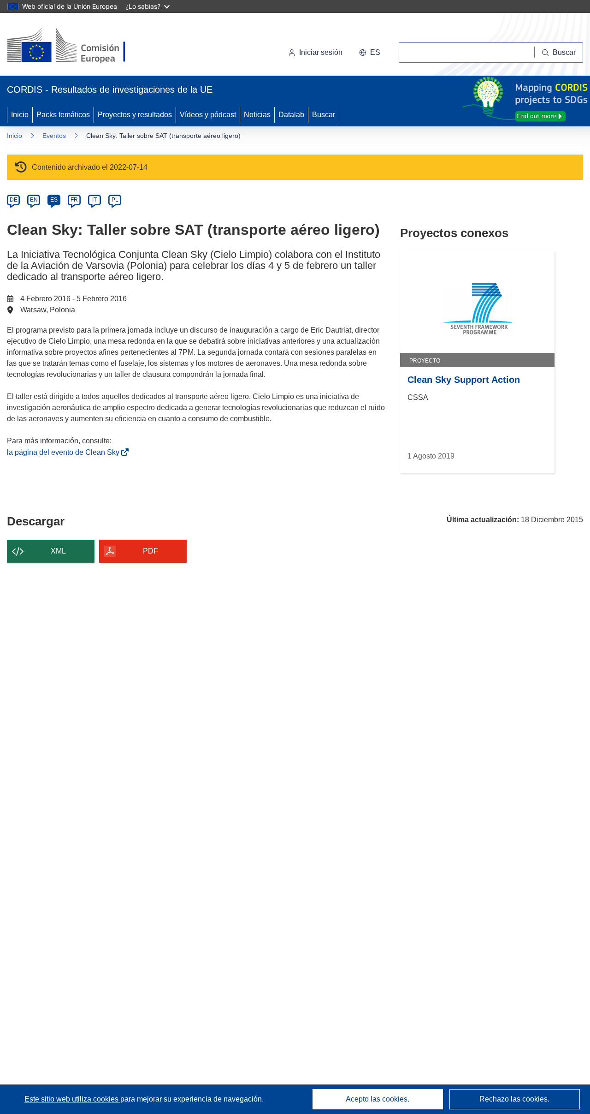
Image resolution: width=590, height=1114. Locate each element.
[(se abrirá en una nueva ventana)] (81, 46)
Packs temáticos (63, 115)
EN (34, 200)
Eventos (54, 135)
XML (58, 551)
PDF (150, 551)
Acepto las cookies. (377, 1099)
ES (54, 200)
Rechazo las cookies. (514, 1099)
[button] (370, 52)
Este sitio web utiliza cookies (72, 1099)
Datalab (291, 115)
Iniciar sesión (320, 52)
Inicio (20, 115)
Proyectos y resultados (135, 115)
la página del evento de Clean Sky (65, 452)
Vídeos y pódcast (208, 115)
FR (74, 200)
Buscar (323, 115)
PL (115, 200)
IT (94, 200)
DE (14, 200)
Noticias (257, 115)
